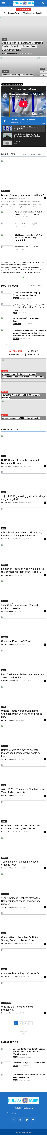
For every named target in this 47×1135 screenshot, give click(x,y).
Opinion (15, 298)
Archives (16, 338)
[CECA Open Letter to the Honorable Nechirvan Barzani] (23, 446)
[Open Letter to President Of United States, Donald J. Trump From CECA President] (23, 36)
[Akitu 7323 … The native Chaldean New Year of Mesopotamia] (23, 775)
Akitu (33, 154)
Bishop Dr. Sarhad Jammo (10, 681)
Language (5, 894)
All (26, 286)
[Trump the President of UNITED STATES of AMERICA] (23, 393)
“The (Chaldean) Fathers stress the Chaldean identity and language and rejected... (21, 901)
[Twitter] (26, 1119)
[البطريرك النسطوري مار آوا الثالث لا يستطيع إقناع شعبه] (23, 591)
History (5, 71)
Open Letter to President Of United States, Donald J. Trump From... (20, 939)
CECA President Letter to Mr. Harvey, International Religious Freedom (21, 534)
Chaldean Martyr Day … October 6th (20, 973)
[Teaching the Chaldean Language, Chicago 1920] (23, 848)
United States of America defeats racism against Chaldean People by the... (20, 752)
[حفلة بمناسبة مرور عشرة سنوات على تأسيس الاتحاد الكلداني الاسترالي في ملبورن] (6, 308)
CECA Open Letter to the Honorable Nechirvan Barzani (20, 462)
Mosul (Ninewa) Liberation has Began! (22, 195)
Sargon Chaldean (7, 198)
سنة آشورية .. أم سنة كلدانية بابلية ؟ (27, 223)
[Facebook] (13, 1119)
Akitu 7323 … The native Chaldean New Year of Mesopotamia (23, 791)
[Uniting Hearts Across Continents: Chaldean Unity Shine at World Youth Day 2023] (23, 697)
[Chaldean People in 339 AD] (23, 627)
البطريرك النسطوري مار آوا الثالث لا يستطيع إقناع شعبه (20, 606)
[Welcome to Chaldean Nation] (7, 250)
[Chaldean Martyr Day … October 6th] (19, 71)
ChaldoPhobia (6, 1002)
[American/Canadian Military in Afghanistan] (23, 413)
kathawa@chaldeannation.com (28, 1113)
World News (5, 191)
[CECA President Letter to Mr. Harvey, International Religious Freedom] (23, 518)
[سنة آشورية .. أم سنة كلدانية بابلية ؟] (7, 226)
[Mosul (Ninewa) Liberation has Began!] (23, 176)
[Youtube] (33, 1119)
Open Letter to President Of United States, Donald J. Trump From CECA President (29, 1051)
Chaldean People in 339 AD (16, 641)
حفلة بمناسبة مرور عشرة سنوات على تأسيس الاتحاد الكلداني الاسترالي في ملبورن (28, 307)
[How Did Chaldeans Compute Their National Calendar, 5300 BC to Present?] (23, 811)
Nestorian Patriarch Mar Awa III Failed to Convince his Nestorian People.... (22, 570)
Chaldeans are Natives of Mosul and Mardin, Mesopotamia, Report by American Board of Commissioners (29, 333)
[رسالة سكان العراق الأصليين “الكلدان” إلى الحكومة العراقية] (23, 482)
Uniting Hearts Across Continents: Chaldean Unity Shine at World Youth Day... (21, 713)
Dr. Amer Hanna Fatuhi (10, 53)
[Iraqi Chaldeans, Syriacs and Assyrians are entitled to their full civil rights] (23, 660)
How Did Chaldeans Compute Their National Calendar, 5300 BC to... (20, 827)
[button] (43, 3)
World (25, 154)
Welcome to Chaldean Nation (26, 247)
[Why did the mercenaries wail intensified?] (23, 993)
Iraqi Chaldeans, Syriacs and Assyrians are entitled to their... (22, 676)
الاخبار (15, 313)
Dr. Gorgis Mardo (7, 575)
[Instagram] (20, 1119)
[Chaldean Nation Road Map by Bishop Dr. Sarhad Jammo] (6, 296)
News (4, 39)
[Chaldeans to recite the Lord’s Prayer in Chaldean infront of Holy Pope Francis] (7, 238)
